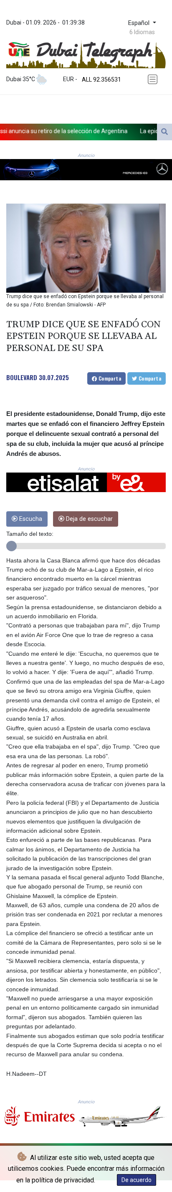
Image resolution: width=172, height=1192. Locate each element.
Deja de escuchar (88, 519)
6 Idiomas (142, 32)
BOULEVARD (21, 377)
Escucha (30, 519)
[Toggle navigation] (154, 79)
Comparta (109, 378)
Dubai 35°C (20, 79)
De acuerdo (136, 1180)
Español (139, 23)
